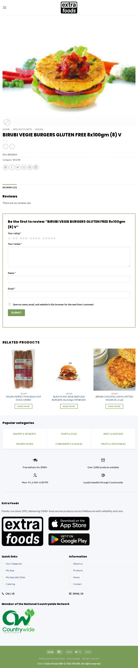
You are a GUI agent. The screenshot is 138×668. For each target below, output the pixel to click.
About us (78, 563)
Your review (15, 243)
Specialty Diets (22, 129)
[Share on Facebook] (11, 167)
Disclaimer (73, 658)
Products (78, 570)
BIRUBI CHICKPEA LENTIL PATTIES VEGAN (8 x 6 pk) (114, 398)
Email (11, 288)
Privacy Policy (91, 658)
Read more (23, 406)
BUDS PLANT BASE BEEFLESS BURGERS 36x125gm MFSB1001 (69, 398)
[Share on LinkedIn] (36, 167)
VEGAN (39, 129)
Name (12, 273)
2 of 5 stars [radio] (14, 238)
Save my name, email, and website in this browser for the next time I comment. (53, 304)
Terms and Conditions (52, 658)
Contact (77, 584)
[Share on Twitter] (18, 167)
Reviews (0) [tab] (10, 187)
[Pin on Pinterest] (30, 167)
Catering (10, 584)
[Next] (135, 381)
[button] (5, 7)
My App (10, 570)
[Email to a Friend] (24, 167)
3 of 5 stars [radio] (23, 238)
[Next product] (5, 146)
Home (6, 129)
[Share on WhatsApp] (5, 167)
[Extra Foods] (69, 7)
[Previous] (2, 381)
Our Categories (14, 563)
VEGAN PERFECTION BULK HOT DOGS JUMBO (23, 398)
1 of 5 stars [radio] (9, 238)
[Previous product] (12, 146)
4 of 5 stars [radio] (34, 238)
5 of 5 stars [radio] (48, 238)
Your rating (14, 233)
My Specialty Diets (15, 577)
